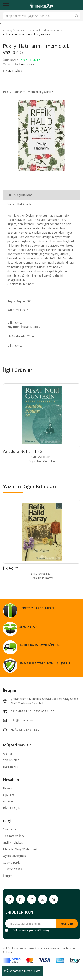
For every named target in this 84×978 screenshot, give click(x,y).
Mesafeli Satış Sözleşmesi (20, 849)
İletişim (7, 876)
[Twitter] (20, 899)
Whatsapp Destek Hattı (25, 971)
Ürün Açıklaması (20, 195)
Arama (7, 753)
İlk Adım (11, 568)
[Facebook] (9, 899)
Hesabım (9, 788)
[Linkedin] (53, 899)
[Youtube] (42, 899)
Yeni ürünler (11, 760)
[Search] (76, 15)
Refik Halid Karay (23, 64)
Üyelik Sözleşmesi (15, 856)
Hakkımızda (10, 767)
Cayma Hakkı (11, 862)
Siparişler (9, 795)
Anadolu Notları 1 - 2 (22, 451)
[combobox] (41, 15)
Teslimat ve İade (14, 836)
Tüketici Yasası (12, 869)
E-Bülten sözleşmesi (23, 930)
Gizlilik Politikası (13, 842)
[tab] (41, 194)
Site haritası (10, 829)
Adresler (8, 801)
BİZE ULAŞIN (11, 808)
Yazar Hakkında (19, 204)
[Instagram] (31, 899)
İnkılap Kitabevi (13, 70)
